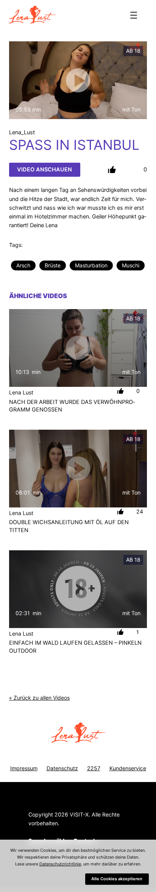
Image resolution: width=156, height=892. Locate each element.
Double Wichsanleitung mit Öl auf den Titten (69, 526)
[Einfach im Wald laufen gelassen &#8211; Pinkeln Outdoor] (78, 589)
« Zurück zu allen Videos (39, 697)
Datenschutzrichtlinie (60, 864)
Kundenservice (127, 768)
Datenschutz (62, 768)
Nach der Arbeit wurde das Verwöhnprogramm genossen (72, 406)
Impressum (23, 768)
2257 (93, 768)
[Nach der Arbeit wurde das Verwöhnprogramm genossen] (78, 348)
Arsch (23, 265)
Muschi (130, 265)
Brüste (53, 265)
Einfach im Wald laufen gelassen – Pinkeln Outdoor (75, 646)
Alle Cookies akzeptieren (116, 878)
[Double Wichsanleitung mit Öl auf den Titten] (78, 468)
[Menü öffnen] (133, 15)
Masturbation (91, 265)
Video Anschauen (44, 169)
